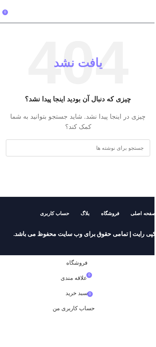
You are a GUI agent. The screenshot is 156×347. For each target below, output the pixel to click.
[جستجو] (14, 148)
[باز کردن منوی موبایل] (147, 11)
